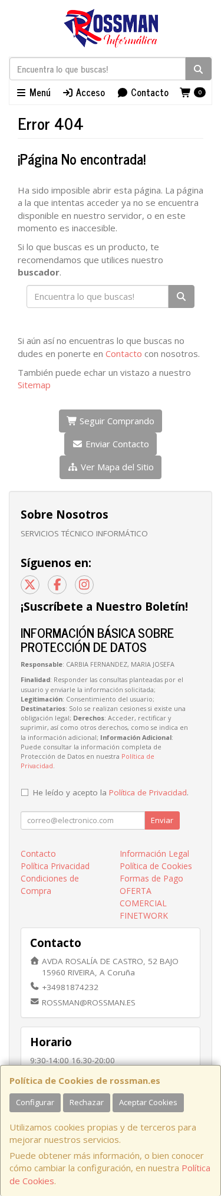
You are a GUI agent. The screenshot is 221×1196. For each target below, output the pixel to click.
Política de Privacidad (148, 792)
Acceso (89, 92)
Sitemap (34, 385)
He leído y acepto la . (111, 792)
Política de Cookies (156, 865)
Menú (39, 92)
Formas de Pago (151, 878)
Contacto (148, 92)
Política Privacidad (55, 865)
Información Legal (154, 853)
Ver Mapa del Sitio (116, 467)
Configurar (35, 1102)
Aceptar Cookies (148, 1102)
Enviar (162, 820)
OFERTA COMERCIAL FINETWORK (144, 903)
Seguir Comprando (115, 421)
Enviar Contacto (116, 444)
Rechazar (87, 1102)
